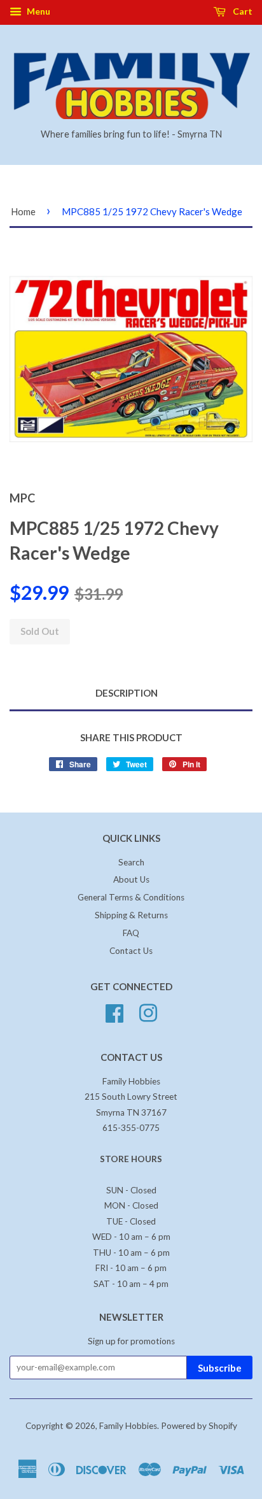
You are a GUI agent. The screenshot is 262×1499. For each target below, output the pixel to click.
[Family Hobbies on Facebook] (114, 1011)
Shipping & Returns (131, 915)
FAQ (131, 933)
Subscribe (220, 1368)
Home (23, 211)
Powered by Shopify (199, 1426)
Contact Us (131, 951)
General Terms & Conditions (131, 897)
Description (126, 693)
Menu (37, 11)
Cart (241, 11)
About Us (131, 879)
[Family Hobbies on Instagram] (148, 1011)
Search (131, 862)
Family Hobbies (128, 1426)
